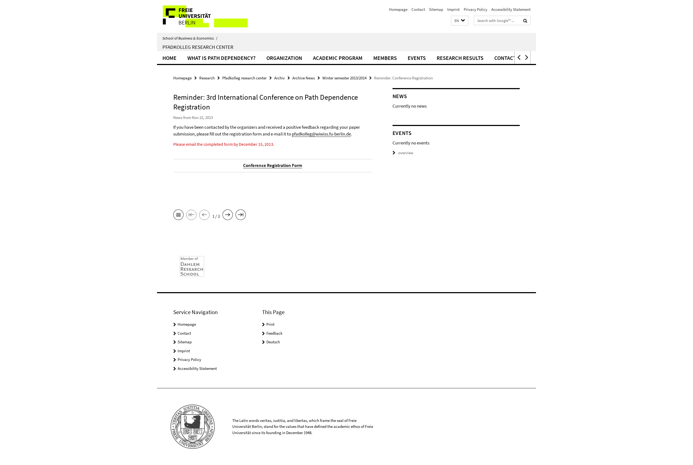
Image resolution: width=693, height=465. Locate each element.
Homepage (398, 9)
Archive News (303, 77)
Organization (284, 57)
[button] (459, 21)
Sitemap (436, 9)
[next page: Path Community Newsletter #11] (228, 216)
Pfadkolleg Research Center (197, 47)
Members (385, 57)
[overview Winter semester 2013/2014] (178, 216)
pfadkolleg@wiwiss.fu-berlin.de (321, 134)
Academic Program (337, 57)
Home (169, 57)
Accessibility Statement (511, 9)
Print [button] (270, 324)
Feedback (274, 333)
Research (207, 77)
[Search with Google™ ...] (525, 20)
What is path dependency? (221, 57)
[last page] (241, 216)
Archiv (279, 77)
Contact (418, 9)
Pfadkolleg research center (244, 77)
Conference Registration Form (272, 165)
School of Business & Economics (189, 38)
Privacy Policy (475, 9)
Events (417, 57)
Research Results (460, 57)
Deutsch (273, 341)
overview (405, 152)
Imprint (453, 9)
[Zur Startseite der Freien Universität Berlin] (202, 16)
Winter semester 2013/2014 (344, 77)
